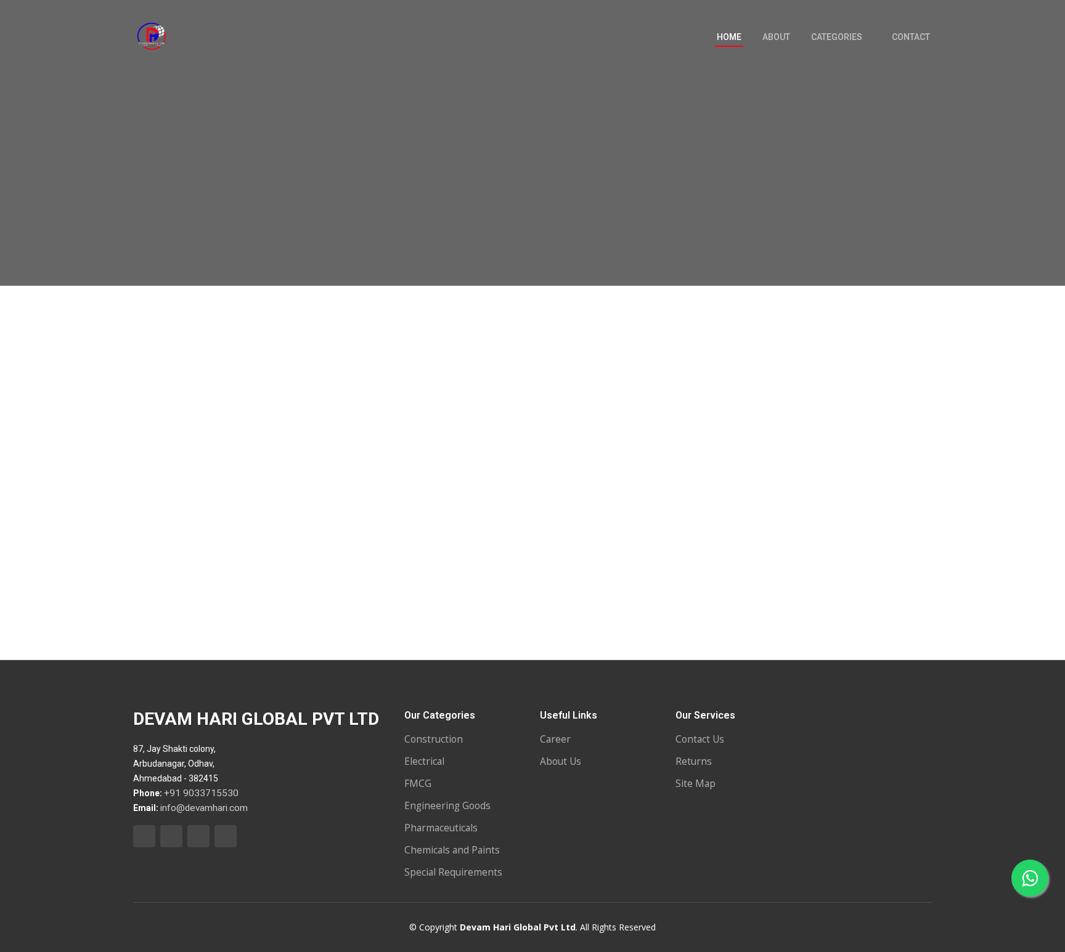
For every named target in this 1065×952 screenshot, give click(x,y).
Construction (433, 739)
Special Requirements (453, 872)
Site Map (695, 783)
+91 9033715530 (201, 793)
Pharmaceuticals (441, 828)
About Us (560, 761)
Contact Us (699, 739)
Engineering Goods (447, 805)
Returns (693, 761)
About (776, 37)
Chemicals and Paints (452, 850)
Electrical (424, 761)
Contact (911, 37)
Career (555, 739)
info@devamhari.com (204, 807)
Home (729, 37)
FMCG (417, 783)
